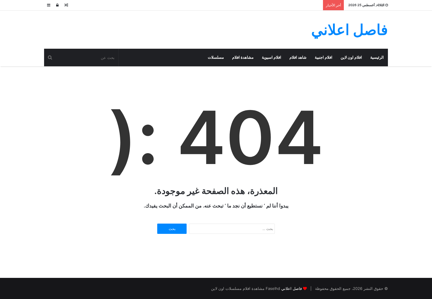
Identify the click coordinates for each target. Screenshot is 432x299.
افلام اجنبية (323, 57)
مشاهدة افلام (243, 57)
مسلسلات (216, 57)
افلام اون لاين (351, 57)
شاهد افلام (298, 57)
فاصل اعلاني (291, 288)
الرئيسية (377, 57)
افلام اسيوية (271, 57)
